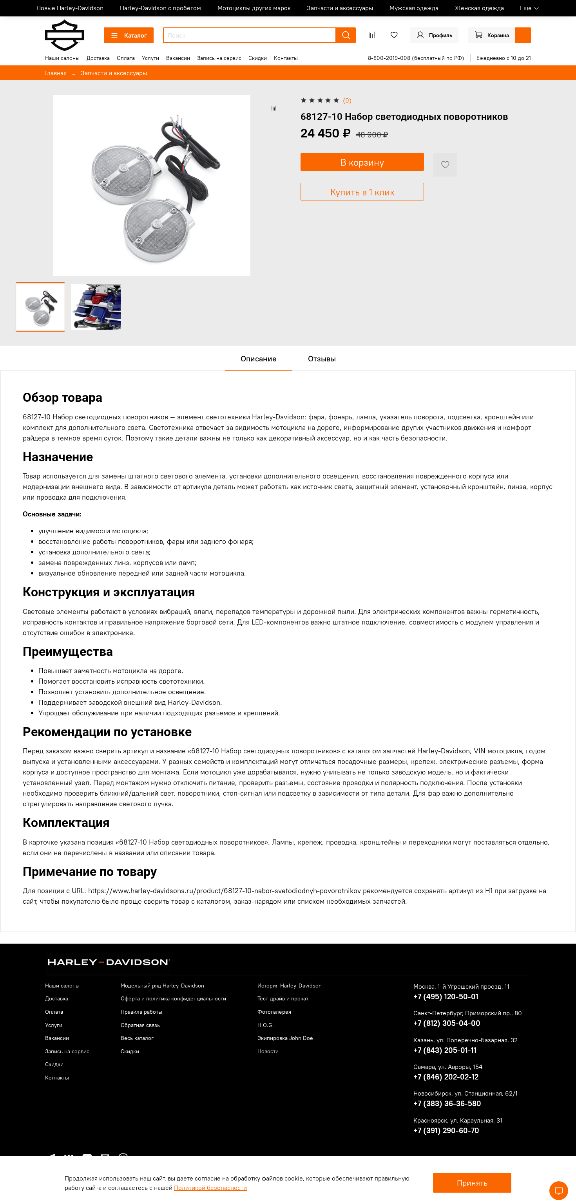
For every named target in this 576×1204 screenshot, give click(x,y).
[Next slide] (275, 185)
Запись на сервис (219, 57)
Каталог (135, 35)
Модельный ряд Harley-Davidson (162, 985)
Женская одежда (479, 8)
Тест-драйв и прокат (282, 998)
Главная (56, 73)
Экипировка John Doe (285, 1038)
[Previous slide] (28, 185)
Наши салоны (62, 57)
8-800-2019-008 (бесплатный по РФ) (416, 57)
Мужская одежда (413, 8)
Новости (268, 1051)
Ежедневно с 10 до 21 (503, 57)
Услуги (150, 57)
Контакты (286, 57)
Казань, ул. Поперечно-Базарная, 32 (465, 1040)
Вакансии (178, 57)
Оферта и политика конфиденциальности (173, 998)
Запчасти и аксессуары (340, 8)
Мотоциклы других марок (254, 8)
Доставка (98, 57)
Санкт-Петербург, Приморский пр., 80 (467, 1013)
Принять (472, 1183)
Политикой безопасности (210, 1187)
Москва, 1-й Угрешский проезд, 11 (461, 986)
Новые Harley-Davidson (69, 8)
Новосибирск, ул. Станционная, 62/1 (465, 1093)
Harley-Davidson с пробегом (160, 8)
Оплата (126, 57)
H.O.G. (265, 1025)
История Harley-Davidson (289, 985)
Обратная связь (140, 1025)
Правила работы (141, 1011)
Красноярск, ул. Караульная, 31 (457, 1120)
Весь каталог (137, 1038)
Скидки (257, 57)
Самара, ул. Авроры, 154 (447, 1066)
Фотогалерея (274, 1011)
